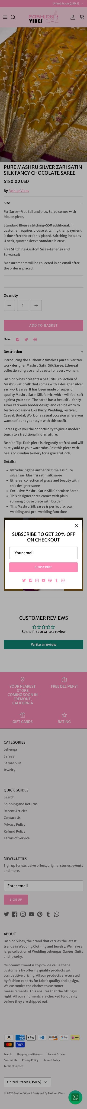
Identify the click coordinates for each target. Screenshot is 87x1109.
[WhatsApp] (63, 580)
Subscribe (43, 567)
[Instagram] (37, 580)
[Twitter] (24, 580)
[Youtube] (43, 580)
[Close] (76, 526)
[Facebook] (30, 580)
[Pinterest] (50, 580)
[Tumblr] (56, 580)
